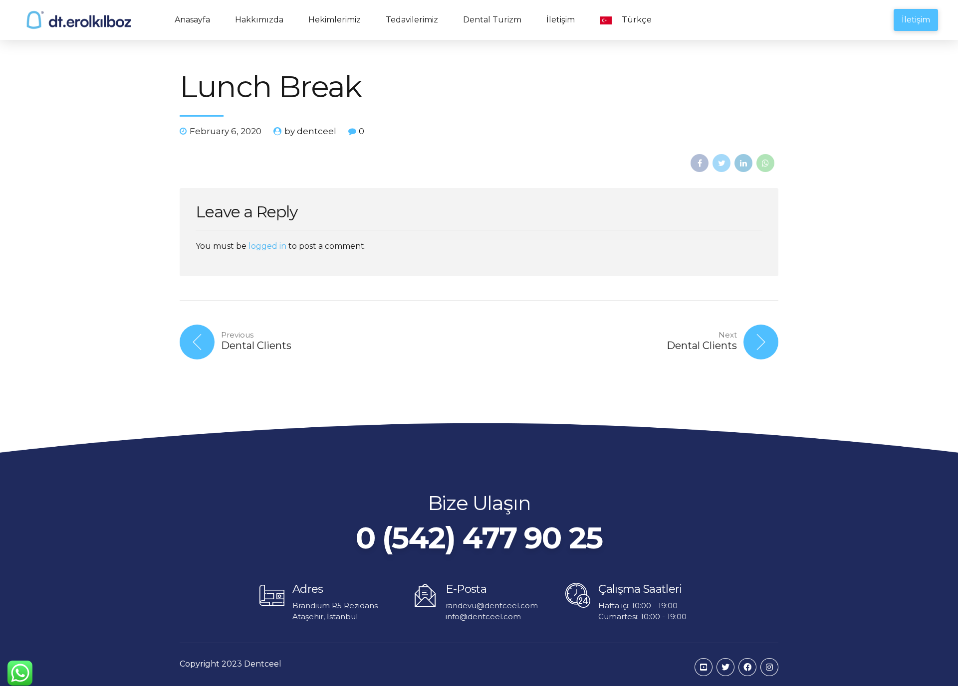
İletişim (560, 19)
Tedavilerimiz (412, 19)
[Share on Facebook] (700, 163)
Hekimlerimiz (334, 19)
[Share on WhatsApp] (765, 163)
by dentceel (310, 131)
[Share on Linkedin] (743, 163)
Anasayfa (192, 19)
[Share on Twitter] (721, 163)
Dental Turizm (492, 19)
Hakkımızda (259, 19)
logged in (267, 246)
